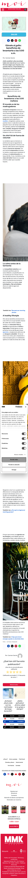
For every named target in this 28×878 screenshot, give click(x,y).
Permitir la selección (14, 464)
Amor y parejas (13, 759)
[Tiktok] (23, 774)
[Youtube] (16, 774)
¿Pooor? (5, 759)
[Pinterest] (19, 774)
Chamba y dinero (9, 762)
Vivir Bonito (11, 765)
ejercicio (5, 332)
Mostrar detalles (18, 454)
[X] (12, 40)
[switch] (24, 438)
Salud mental (19, 762)
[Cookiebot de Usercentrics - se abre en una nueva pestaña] (16, 407)
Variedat (18, 765)
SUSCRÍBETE (14, 826)
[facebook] (8, 40)
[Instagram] (8, 774)
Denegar (14, 469)
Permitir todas (14, 459)
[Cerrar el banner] (25, 406)
